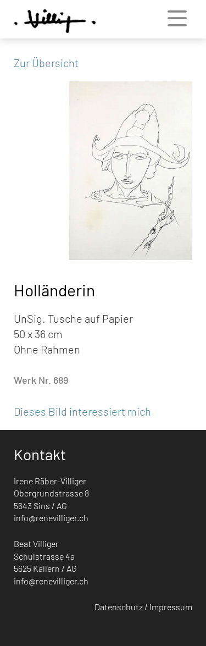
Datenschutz (118, 606)
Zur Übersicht (46, 62)
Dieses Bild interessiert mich (82, 411)
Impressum (170, 606)
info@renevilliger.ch (51, 517)
